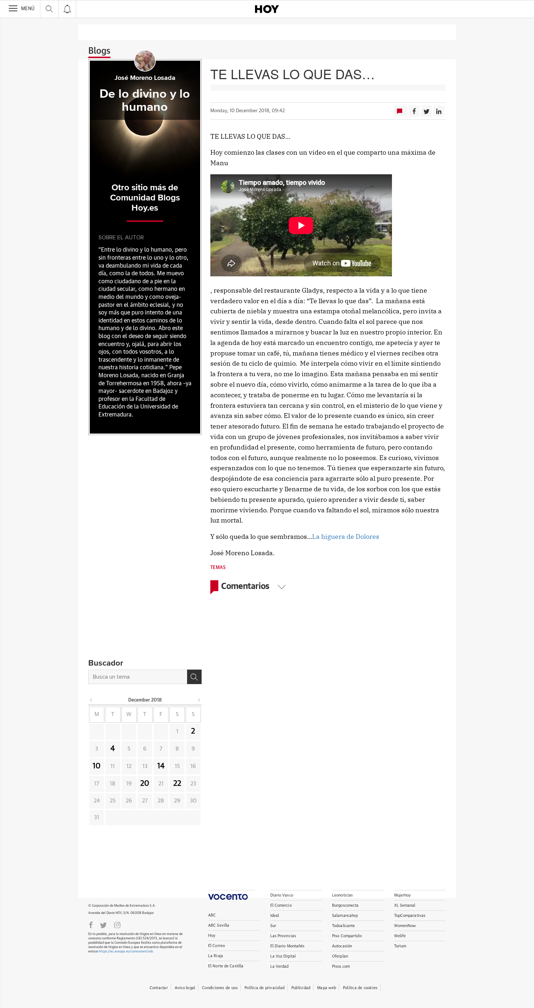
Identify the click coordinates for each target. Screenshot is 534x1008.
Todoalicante (343, 926)
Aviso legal (185, 988)
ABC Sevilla (218, 925)
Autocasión (342, 946)
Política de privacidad (264, 988)
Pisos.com (341, 966)
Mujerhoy (402, 895)
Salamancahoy (345, 916)
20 (144, 783)
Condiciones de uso (220, 988)
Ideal (274, 916)
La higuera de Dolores (345, 536)
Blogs (99, 51)
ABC (212, 915)
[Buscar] (194, 677)
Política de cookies (360, 988)
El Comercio (281, 905)
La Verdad (279, 966)
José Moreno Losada (144, 78)
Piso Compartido (347, 936)
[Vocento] (231, 895)
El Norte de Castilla (225, 966)
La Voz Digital (283, 956)
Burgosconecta (345, 905)
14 (161, 766)
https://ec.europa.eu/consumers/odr (126, 951)
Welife (400, 936)
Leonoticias (342, 895)
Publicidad (300, 988)
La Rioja (215, 956)
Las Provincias (283, 936)
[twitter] (103, 924)
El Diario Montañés (287, 946)
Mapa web (326, 988)
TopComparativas (410, 916)
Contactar (159, 988)
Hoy (211, 936)
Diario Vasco (281, 895)
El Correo (216, 946)
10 (97, 766)
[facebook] (90, 924)
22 (177, 783)
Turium (400, 946)
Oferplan (340, 956)
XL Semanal (405, 905)
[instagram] (117, 924)
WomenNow (405, 926)
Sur (273, 926)
